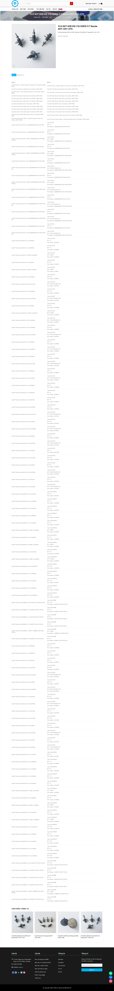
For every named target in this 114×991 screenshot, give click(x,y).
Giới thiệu (23, 9)
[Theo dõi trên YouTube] (24, 972)
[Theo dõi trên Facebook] (13, 972)
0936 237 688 (97, 9)
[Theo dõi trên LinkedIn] (21, 972)
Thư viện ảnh (40, 9)
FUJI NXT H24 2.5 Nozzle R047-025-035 (44, 936)
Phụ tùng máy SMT (55, 17)
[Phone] (110, 973)
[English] (59, 9)
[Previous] (12, 926)
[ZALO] (110, 977)
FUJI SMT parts (67, 17)
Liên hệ (55, 9)
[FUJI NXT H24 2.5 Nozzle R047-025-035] (45, 922)
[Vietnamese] (61, 9)
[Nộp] (71, 3)
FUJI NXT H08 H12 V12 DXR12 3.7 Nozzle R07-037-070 (21, 936)
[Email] (110, 981)
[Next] (102, 926)
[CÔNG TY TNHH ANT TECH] (17, 3)
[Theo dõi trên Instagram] (16, 972)
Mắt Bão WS (68, 988)
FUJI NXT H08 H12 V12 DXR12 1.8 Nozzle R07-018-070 (90, 936)
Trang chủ (15, 9)
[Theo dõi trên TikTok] (18, 972)
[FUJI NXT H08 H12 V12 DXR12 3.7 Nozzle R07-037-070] (22, 922)
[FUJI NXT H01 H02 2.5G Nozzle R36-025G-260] (68, 922)
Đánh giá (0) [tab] (20, 75)
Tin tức (48, 9)
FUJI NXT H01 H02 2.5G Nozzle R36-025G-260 (68, 936)
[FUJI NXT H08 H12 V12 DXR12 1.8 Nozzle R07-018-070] (91, 922)
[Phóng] (13, 66)
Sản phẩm (30, 9)
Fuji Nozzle (76, 17)
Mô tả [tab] (14, 75)
